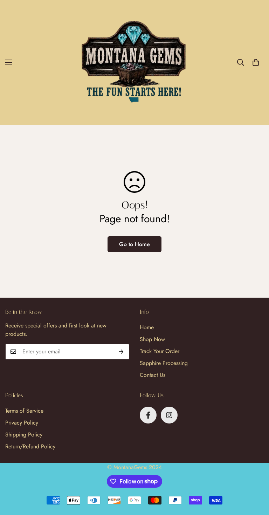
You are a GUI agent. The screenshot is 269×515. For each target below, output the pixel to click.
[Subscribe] (121, 352)
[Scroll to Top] (255, 477)
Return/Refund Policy (30, 446)
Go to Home (134, 244)
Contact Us (152, 375)
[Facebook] (148, 415)
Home (147, 327)
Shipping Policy (23, 435)
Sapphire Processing (164, 363)
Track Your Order (159, 351)
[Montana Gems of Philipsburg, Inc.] (135, 62)
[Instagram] (169, 415)
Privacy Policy (21, 423)
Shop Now (152, 339)
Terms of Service (24, 411)
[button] (256, 62)
